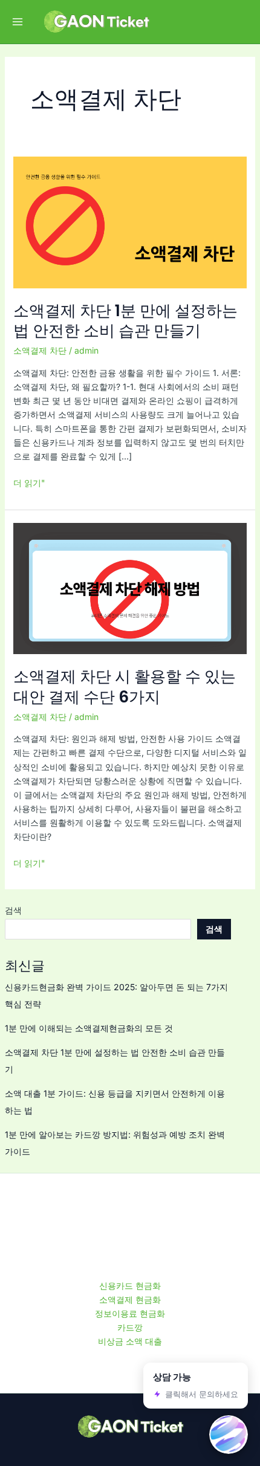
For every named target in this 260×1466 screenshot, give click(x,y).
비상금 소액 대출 (130, 1341)
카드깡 (130, 1327)
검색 (13, 910)
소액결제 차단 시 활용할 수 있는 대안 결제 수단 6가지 (124, 687)
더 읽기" (29, 483)
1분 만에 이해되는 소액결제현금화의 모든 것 (89, 1028)
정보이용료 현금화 (130, 1313)
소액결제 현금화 (130, 1299)
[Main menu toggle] (17, 22)
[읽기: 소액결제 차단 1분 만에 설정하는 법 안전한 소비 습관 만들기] (130, 221)
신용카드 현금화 (130, 1285)
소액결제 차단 (40, 350)
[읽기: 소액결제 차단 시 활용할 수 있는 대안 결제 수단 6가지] (130, 587)
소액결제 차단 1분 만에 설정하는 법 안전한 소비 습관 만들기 (125, 321)
